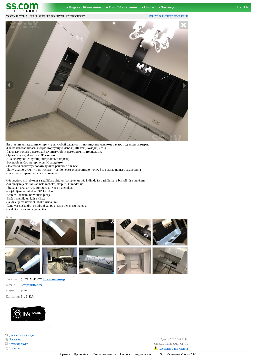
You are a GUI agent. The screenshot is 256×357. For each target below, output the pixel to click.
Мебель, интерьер (16, 15)
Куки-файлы (81, 354)
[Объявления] (23, 7)
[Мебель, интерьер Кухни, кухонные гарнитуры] (22, 232)
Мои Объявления (122, 7)
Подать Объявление (85, 7)
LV (239, 7)
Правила (65, 354)
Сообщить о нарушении (173, 348)
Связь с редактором (104, 354)
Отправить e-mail (32, 285)
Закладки (169, 7)
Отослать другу (18, 343)
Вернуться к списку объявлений (168, 15)
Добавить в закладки (22, 335)
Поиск (149, 7)
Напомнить (16, 348)
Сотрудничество (143, 354)
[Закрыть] (183, 25)
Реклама (125, 354)
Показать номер (54, 279)
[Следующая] (184, 85)
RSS (159, 354)
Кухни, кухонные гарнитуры (46, 15)
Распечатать (16, 339)
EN (246, 7)
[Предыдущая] (9, 85)
